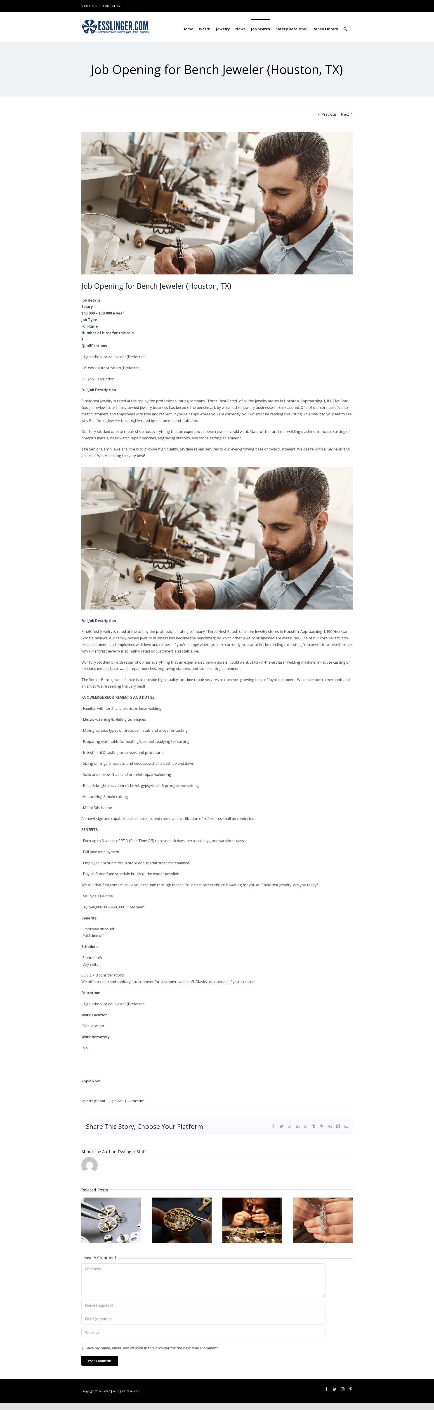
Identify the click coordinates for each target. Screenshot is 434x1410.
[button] (345, 28)
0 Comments (135, 1101)
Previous (329, 114)
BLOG (116, 6)
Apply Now (90, 1081)
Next (345, 114)
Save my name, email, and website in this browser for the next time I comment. (152, 1348)
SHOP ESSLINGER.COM (95, 6)
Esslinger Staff (95, 1101)
